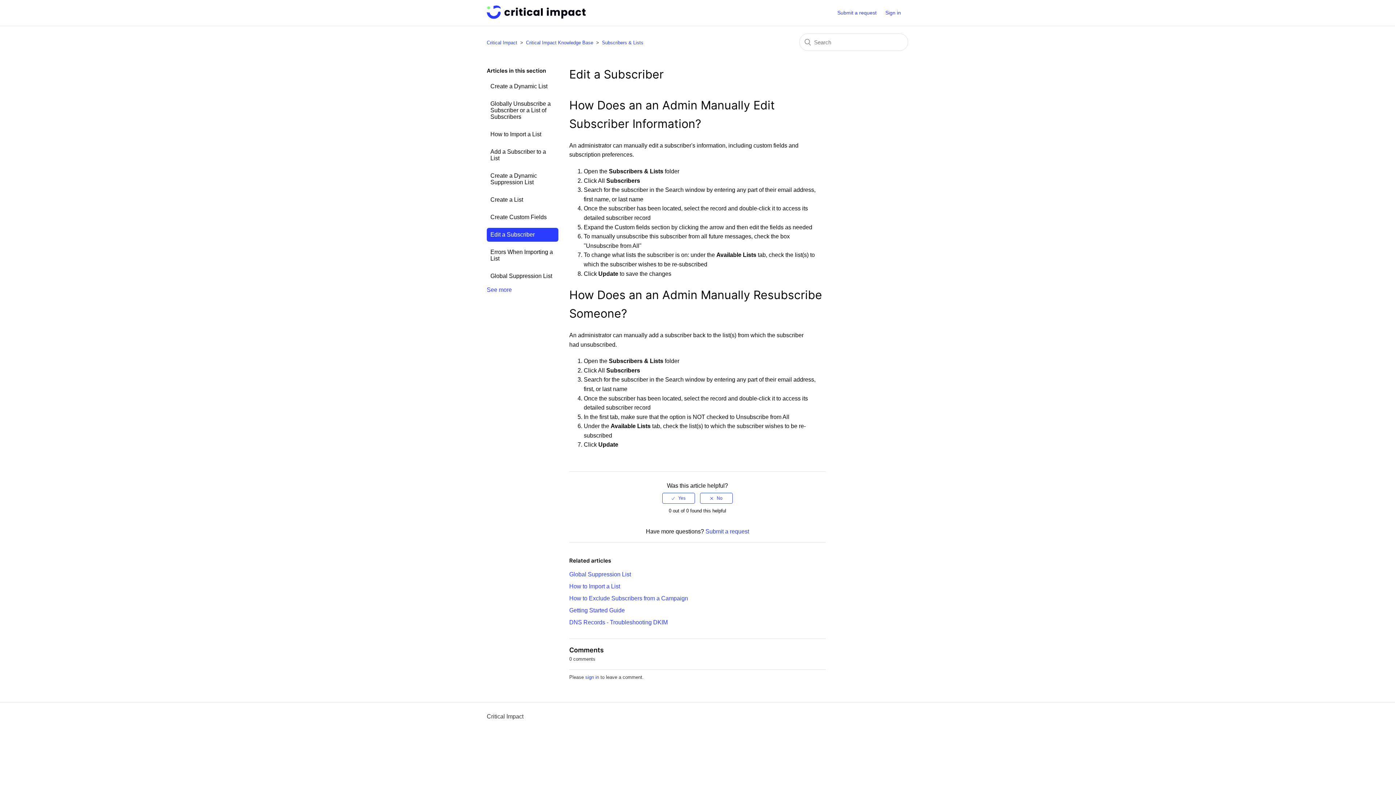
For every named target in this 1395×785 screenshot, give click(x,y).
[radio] (678, 498)
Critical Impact (502, 42)
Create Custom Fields (518, 217)
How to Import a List (515, 134)
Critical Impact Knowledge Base (559, 42)
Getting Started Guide (597, 610)
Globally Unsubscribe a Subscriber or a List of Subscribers (520, 110)
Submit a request (857, 13)
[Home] (536, 17)
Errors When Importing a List (521, 255)
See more (499, 290)
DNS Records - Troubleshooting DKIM (618, 622)
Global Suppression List (521, 276)
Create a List (506, 200)
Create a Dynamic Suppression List (513, 179)
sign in (592, 677)
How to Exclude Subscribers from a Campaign (628, 598)
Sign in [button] (893, 13)
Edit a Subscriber (512, 235)
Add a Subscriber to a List (518, 155)
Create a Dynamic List (518, 86)
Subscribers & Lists (622, 42)
